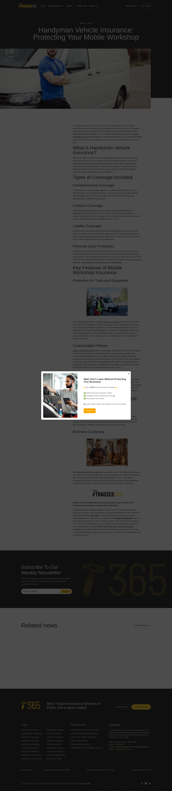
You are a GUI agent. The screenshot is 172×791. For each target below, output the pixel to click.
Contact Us (90, 411)
